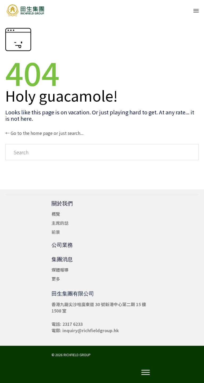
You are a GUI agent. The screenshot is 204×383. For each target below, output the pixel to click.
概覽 (56, 214)
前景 (56, 232)
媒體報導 (60, 270)
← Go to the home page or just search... (44, 133)
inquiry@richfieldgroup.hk (90, 330)
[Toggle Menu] (145, 372)
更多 (56, 279)
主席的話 (60, 223)
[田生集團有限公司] (25, 10)
